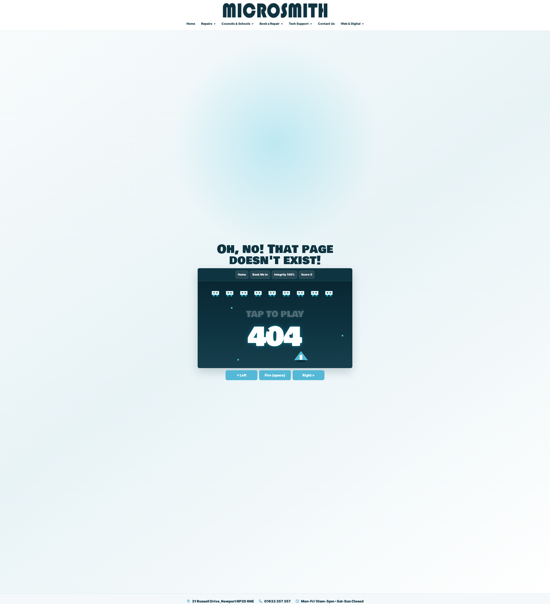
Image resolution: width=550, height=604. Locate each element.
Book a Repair (270, 23)
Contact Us (326, 23)
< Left (241, 375)
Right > (308, 375)
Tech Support (299, 23)
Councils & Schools (236, 23)
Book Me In (261, 274)
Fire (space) (275, 375)
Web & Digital (351, 23)
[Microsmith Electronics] (275, 10)
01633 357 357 (277, 601)
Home (190, 23)
